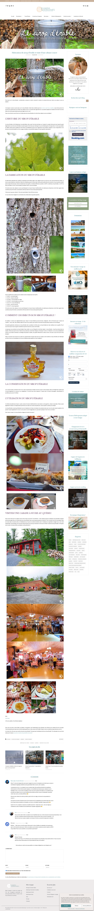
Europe (27, 898)
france (76, 548)
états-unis (71, 571)
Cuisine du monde (67, 16)
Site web (47, 865)
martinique (83, 554)
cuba (75, 544)
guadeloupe (81, 548)
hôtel (83, 550)
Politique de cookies (71, 908)
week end (76, 569)
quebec (22, 739)
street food (71, 567)
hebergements (72, 550)
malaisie (78, 554)
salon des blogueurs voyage (75, 565)
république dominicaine (80, 563)
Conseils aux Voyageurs (37, 16)
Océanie (28, 901)
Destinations (18, 16)
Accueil (12, 16)
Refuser (76, 905)
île (75, 571)
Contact (48, 892)
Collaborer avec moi (51, 889)
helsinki (78, 550)
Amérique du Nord (24, 742)
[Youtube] (9, 5)
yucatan (81, 569)
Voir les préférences (87, 905)
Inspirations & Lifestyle (78, 16)
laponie (80, 552)
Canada (32, 742)
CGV (41, 907)
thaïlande (82, 567)
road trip (71, 563)
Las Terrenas (71, 554)
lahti (76, 552)
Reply (36, 780)
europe (79, 546)
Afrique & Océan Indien (31, 887)
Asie (27, 896)
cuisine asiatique (81, 544)
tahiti (77, 567)
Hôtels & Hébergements (56, 16)
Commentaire (8, 848)
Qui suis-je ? (49, 887)
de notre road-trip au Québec (47, 107)
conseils (71, 544)
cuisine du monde (15, 739)
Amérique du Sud (29, 894)
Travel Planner (27, 16)
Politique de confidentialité (80, 908)
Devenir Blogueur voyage (52, 894)
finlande (71, 548)
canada (8, 739)
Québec (37, 742)
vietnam (71, 569)
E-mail (27, 865)
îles (78, 571)
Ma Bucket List (50, 896)
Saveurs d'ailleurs (44, 742)
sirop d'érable (28, 739)
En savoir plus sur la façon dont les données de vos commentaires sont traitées (43, 877)
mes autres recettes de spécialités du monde (22, 732)
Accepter (66, 905)
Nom (6, 865)
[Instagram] (13, 5)
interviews (71, 552)
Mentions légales (37, 907)
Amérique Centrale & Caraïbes (32, 889)
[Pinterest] (11, 5)
